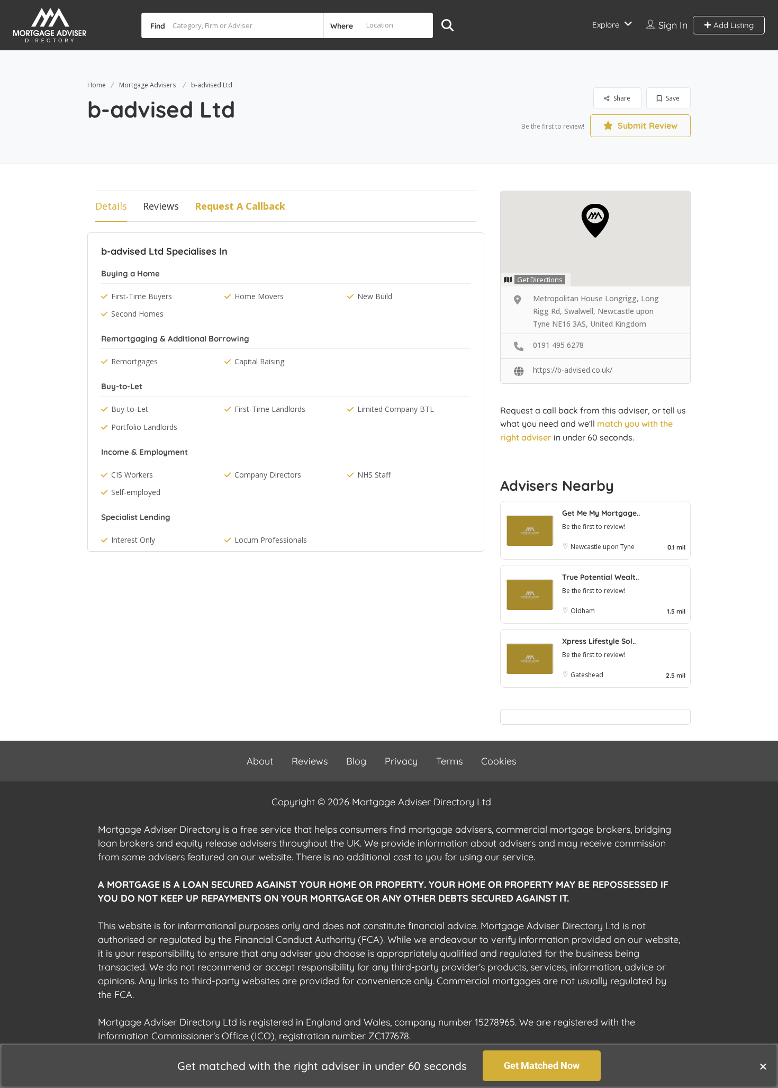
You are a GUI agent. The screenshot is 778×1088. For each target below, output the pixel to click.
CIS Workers (132, 475)
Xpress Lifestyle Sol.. (599, 641)
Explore (605, 25)
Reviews (161, 206)
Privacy (401, 761)
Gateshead (587, 674)
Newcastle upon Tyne (603, 546)
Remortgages (134, 361)
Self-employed (135, 492)
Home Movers (259, 296)
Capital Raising (259, 361)
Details (111, 206)
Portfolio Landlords (144, 427)
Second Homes (137, 314)
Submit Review (646, 125)
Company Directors (267, 475)
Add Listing (732, 25)
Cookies (498, 761)
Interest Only (133, 540)
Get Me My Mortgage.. (601, 513)
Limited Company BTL (395, 409)
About (260, 761)
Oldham (583, 610)
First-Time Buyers (141, 296)
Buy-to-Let (129, 409)
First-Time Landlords (269, 409)
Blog (356, 761)
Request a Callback (240, 206)
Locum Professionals (270, 540)
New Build (374, 296)
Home (96, 84)
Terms (449, 761)
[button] (763, 1066)
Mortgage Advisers (147, 84)
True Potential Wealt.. (600, 577)
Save (672, 98)
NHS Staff (374, 475)
